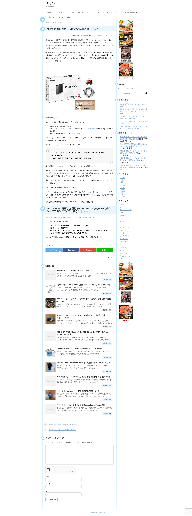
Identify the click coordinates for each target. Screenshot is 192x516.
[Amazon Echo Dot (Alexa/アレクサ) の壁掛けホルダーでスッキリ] (51, 367)
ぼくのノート (55, 3)
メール (48, 484)
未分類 (122, 250)
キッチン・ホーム (126, 227)
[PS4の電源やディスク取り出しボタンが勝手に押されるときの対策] (51, 381)
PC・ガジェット (107, 12)
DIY (121, 207)
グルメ (122, 230)
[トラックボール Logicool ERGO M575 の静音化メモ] (51, 395)
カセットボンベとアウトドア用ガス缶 (62, 424)
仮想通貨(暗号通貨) (131, 12)
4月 (122, 180)
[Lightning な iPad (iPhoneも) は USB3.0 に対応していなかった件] (51, 289)
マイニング (124, 239)
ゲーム (90, 12)
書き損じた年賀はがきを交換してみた (62, 430)
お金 (121, 213)
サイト (48, 491)
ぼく (110, 257)
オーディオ (118, 12)
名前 (48, 476)
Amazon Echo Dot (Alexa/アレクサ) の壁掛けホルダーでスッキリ (83, 363)
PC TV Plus (67, 129)
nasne (99, 40)
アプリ (122, 218)
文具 (121, 244)
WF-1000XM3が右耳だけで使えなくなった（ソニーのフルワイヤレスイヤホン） (133, 146)
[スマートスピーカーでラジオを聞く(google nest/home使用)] (51, 409)
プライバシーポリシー (66, 17)
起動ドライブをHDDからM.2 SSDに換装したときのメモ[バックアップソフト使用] (133, 111)
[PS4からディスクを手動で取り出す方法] (51, 275)
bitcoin (122, 204)
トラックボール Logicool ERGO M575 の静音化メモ (77, 391)
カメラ (97, 12)
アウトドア (124, 215)
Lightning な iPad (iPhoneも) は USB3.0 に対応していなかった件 (83, 285)
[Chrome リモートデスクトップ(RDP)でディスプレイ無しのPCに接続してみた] (51, 303)
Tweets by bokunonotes (126, 88)
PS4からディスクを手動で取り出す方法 (72, 271)
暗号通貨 (123, 247)
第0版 (104, 512)
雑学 (73, 12)
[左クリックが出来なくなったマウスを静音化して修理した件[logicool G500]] (51, 319)
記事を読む (107, 279)
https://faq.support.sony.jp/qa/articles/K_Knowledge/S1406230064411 (70, 217)
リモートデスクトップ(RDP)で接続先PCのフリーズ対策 (79, 349)
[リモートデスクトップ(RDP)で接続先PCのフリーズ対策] (51, 353)
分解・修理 (81, 12)
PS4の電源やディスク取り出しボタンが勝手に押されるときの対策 (83, 377)
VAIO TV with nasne (89, 129)
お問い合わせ (52, 17)
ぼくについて (52, 12)
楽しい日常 (124, 253)
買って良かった (64, 12)
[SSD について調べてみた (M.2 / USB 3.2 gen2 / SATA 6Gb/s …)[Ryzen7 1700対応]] (51, 336)
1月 (122, 182)
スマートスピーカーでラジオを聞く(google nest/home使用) (81, 405)
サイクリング (124, 236)
